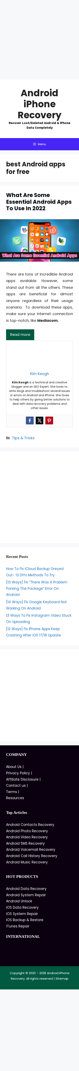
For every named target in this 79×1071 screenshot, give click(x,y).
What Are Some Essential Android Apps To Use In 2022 (39, 201)
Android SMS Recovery (25, 843)
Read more (20, 334)
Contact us (16, 785)
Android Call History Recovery (31, 855)
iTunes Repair (17, 926)
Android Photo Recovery (27, 831)
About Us (13, 766)
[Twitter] (39, 420)
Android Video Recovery (27, 837)
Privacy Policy (18, 773)
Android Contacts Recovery (30, 824)
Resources (15, 798)
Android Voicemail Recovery (30, 849)
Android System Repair (26, 895)
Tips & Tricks (23, 437)
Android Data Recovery (26, 888)
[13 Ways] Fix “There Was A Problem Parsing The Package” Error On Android (36, 588)
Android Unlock (19, 901)
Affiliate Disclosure (22, 779)
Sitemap (62, 978)
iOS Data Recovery (22, 907)
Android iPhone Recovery (39, 104)
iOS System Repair (22, 913)
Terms (11, 791)
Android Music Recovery (27, 862)
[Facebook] (30, 420)
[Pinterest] (49, 420)
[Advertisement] (39, 40)
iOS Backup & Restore (24, 919)
